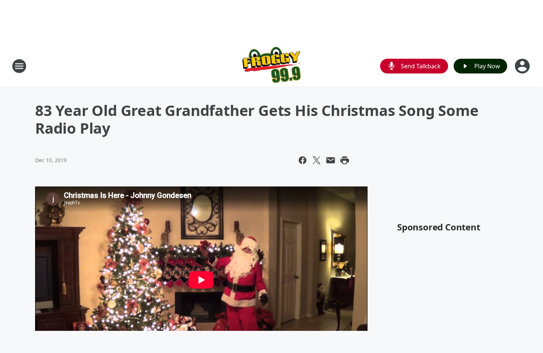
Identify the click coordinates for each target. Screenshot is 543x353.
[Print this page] (344, 160)
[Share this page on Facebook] (302, 160)
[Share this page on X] (316, 160)
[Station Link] (271, 66)
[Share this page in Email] (330, 160)
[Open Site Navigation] (19, 66)
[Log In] (523, 66)
